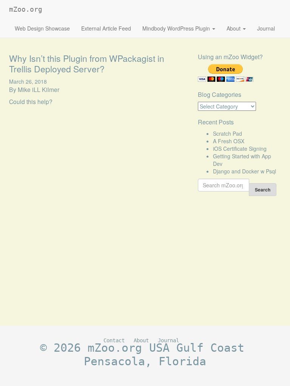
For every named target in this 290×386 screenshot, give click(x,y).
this (31, 101)
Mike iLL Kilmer (38, 89)
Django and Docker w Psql (244, 171)
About (234, 28)
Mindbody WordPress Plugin (176, 28)
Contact (114, 340)
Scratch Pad (227, 133)
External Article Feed (106, 28)
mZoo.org (25, 9)
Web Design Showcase (42, 28)
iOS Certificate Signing (240, 148)
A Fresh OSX (228, 141)
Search (262, 189)
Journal (266, 28)
